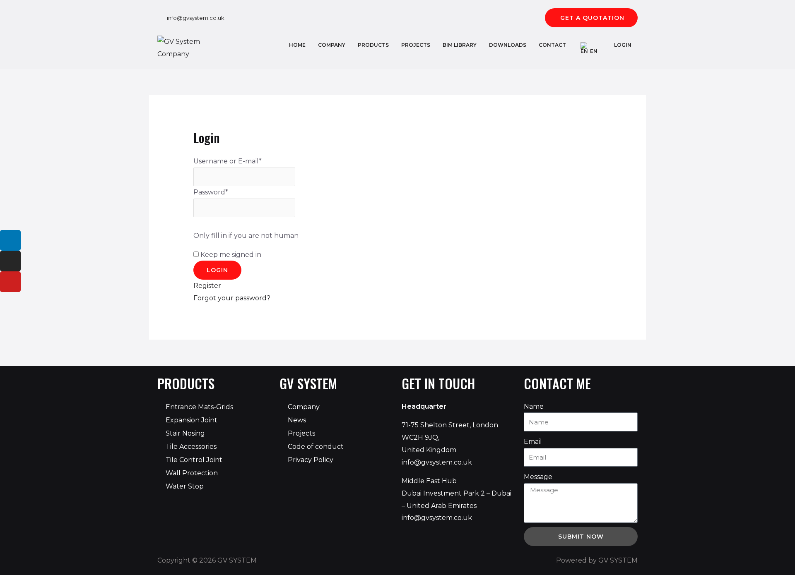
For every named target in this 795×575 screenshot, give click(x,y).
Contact (552, 45)
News (297, 420)
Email (533, 442)
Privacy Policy (310, 460)
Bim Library (460, 45)
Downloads (507, 45)
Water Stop (185, 486)
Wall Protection (192, 473)
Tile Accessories (191, 446)
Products (373, 45)
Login (622, 45)
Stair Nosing (185, 433)
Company (331, 45)
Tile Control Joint (194, 460)
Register (207, 286)
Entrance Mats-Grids (199, 407)
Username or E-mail (227, 161)
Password (210, 192)
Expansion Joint (191, 420)
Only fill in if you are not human (246, 236)
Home (297, 45)
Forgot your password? (231, 298)
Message (538, 477)
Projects (415, 45)
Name (534, 406)
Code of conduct (316, 446)
